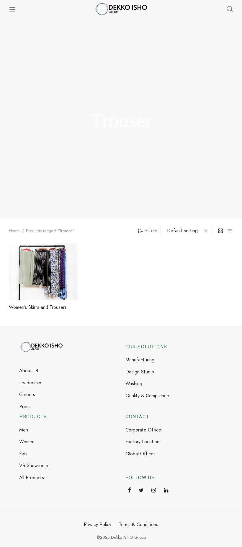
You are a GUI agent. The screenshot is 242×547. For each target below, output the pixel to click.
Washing (133, 383)
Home (14, 231)
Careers (27, 394)
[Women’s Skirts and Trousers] (43, 271)
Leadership (30, 382)
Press (24, 406)
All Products (31, 477)
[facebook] (129, 491)
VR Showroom (33, 465)
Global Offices (140, 453)
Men (23, 429)
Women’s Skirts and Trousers (38, 307)
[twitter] (141, 491)
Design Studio (139, 371)
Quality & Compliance (147, 395)
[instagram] (153, 491)
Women (27, 441)
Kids (23, 453)
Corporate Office (143, 429)
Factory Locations (143, 441)
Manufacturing (139, 359)
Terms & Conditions (138, 524)
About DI (28, 370)
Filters (151, 230)
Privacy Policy (97, 524)
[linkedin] (166, 491)
